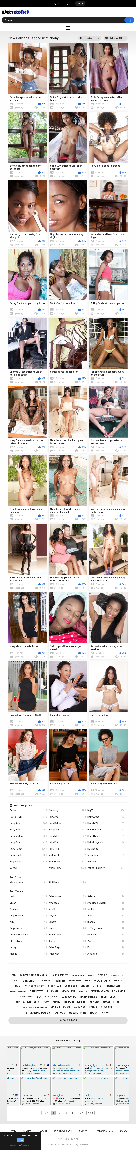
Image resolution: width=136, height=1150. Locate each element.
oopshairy (106, 855)
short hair (54, 986)
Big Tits (106, 810)
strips (97, 986)
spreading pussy (38, 1012)
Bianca (106, 922)
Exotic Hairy (28, 817)
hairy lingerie (18, 991)
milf (88, 980)
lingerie (28, 980)
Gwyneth (67, 915)
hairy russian (60, 1007)
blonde (94, 1002)
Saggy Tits (28, 861)
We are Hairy (28, 882)
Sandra (67, 922)
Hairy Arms (106, 817)
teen (38, 997)
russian (52, 991)
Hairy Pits (28, 842)
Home (12, 1130)
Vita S (67, 909)
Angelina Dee (28, 915)
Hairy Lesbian (106, 829)
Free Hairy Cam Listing (68, 1040)
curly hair (51, 997)
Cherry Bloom (28, 941)
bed (14, 975)
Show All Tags (68, 1020)
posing (105, 1013)
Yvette (106, 941)
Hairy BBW (106, 823)
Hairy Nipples (106, 836)
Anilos (28, 810)
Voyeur (28, 868)
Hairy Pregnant (106, 842)
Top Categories (23, 805)
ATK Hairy (67, 882)
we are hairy (77, 1012)
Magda (28, 953)
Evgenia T (106, 934)
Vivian (28, 903)
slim (18, 986)
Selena (106, 896)
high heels (108, 996)
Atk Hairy (67, 810)
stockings (44, 980)
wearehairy (102, 980)
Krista (67, 941)
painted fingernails (33, 975)
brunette (36, 991)
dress (85, 986)
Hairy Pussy (28, 848)
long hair (119, 991)
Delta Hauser (67, 896)
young (93, 1007)
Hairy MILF (67, 836)
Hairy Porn (67, 842)
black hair (78, 975)
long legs (71, 986)
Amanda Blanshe (28, 934)
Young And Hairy (106, 868)
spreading (26, 997)
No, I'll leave (29, 1145)
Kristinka (28, 909)
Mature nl (67, 855)
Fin (106, 947)
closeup (106, 1007)
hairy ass (79, 1007)
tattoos (59, 1012)
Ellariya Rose (67, 934)
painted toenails (34, 986)
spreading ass (100, 991)
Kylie (28, 922)
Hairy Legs (67, 829)
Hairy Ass (28, 823)
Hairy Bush (28, 829)
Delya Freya (28, 928)
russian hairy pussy (35, 1007)
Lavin (28, 896)
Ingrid (67, 928)
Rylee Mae (67, 953)
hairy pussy (88, 996)
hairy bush (75, 980)
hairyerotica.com (64, 1144)
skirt (16, 980)
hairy (94, 1012)
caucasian (112, 986)
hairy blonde (68, 997)
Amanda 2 (67, 903)
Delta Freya (67, 947)
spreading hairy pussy (32, 1002)
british (83, 991)
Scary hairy (67, 861)
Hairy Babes (67, 823)
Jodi (106, 915)
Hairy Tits (67, 848)
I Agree (21, 1140)
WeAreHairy (67, 868)
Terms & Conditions (13, 1145)
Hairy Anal (67, 817)
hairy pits (117, 975)
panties (60, 980)
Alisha (106, 909)
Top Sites (15, 877)
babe (91, 975)
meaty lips (68, 991)
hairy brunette (75, 1002)
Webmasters (105, 1130)
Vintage (106, 861)
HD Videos (106, 848)
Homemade (28, 855)
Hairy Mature (28, 836)
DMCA (123, 1130)
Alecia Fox (106, 953)
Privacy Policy (24, 1145)
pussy (56, 1002)
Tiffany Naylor (106, 928)
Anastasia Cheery (106, 903)
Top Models (16, 891)
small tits (111, 1002)
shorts (118, 980)
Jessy (28, 947)
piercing (102, 975)
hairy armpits (59, 975)
